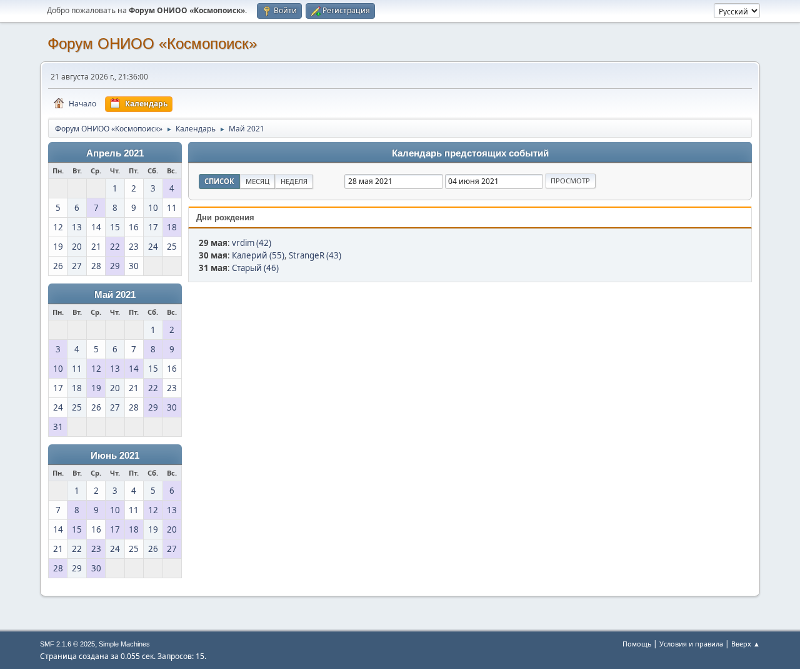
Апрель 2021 (115, 153)
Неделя (294, 181)
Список (219, 181)
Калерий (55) (258, 255)
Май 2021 (115, 295)
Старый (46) (255, 267)
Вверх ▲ (745, 643)
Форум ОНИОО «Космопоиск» (152, 43)
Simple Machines (124, 644)
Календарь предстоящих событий (470, 153)
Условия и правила (691, 643)
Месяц (257, 181)
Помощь (636, 643)
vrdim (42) (251, 242)
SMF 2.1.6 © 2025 (67, 644)
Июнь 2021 (115, 456)
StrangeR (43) (315, 255)
